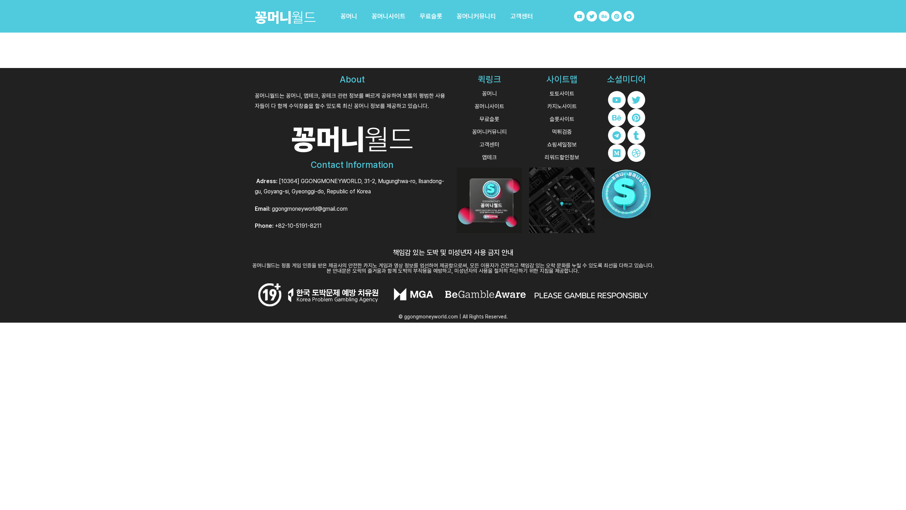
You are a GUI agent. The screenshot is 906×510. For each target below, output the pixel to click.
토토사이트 (562, 93)
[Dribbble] (636, 153)
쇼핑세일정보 (562, 144)
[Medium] (617, 153)
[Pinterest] (616, 16)
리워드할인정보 (562, 157)
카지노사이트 (562, 106)
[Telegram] (629, 16)
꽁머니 (348, 16)
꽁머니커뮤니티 (476, 16)
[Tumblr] (636, 135)
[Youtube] (579, 16)
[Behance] (604, 16)
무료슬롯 (431, 16)
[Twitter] (591, 16)
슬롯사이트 (562, 119)
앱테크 (489, 157)
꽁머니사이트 (389, 16)
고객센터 (521, 16)
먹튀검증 (562, 132)
